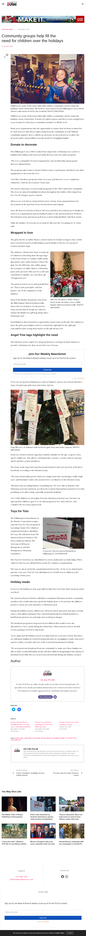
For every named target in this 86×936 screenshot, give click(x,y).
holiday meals (46, 738)
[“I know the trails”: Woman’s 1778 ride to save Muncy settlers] (14, 831)
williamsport (16, 740)
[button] (47, 79)
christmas (28, 738)
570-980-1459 (21, 877)
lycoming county (58, 738)
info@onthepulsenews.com (21, 879)
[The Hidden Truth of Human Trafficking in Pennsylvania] (14, 803)
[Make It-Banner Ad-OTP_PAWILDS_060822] (43, 19)
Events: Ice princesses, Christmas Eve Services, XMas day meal (44, 724)
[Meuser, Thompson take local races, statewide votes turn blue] (43, 831)
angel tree (19, 738)
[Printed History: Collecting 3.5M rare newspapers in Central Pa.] (71, 831)
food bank (36, 738)
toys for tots (71, 738)
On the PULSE (8, 46)
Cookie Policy (59, 933)
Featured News (7, 29)
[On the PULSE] (12, 4)
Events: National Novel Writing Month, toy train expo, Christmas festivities (21, 724)
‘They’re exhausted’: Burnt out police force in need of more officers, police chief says (70, 817)
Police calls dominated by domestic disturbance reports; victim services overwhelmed (42, 817)
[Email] (55, 697)
